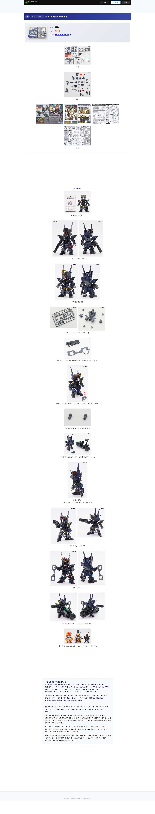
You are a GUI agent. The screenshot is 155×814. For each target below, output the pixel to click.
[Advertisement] (77, 9)
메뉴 (126, 2)
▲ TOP (77, 795)
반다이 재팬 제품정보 (62, 35)
